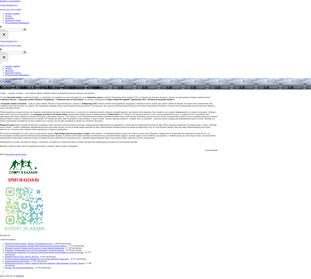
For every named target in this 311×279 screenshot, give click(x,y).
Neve (2, 276)
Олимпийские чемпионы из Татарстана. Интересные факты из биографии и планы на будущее (44, 252)
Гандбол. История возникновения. (19, 268)
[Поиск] (1, 27)
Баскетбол (9, 18)
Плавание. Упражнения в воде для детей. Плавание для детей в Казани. (34, 250)
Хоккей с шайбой (12, 13)
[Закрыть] (4, 34)
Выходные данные (13, 20)
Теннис (8, 81)
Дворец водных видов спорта (17, 261)
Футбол (8, 16)
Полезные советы (13, 154)
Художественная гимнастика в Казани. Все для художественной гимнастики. (37, 259)
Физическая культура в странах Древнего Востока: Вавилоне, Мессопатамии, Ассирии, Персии (44, 263)
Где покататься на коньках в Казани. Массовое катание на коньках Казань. (36, 246)
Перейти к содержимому (10, 1)
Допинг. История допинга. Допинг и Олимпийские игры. (29, 244)
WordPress (20, 276)
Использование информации (17, 23)
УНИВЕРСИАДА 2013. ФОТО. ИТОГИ (22, 257)
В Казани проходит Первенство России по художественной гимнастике (35, 248)
